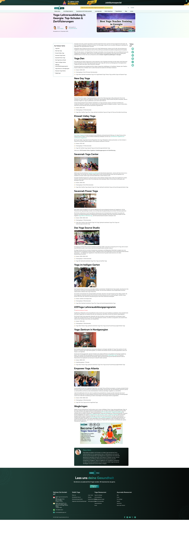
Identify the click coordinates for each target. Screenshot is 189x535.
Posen (95, 505)
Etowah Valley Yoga (59, 53)
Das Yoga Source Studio (60, 60)
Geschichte (119, 503)
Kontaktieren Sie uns (94, 486)
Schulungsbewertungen (99, 499)
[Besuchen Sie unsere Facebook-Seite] (124, 517)
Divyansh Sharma (73, 28)
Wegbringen (58, 73)
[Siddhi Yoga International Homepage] (94, 472)
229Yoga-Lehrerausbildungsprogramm (61, 65)
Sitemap (89, 497)
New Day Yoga (58, 50)
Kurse (118, 497)
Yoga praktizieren (98, 503)
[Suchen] (128, 7)
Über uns (74, 495)
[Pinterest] (133, 59)
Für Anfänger (119, 499)
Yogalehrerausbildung (93, 173)
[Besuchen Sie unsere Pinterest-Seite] (135, 517)
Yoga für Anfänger (98, 495)
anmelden (132, 7)
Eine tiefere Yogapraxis (79, 135)
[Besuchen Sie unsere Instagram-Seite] (127, 517)
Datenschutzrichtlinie (92, 499)
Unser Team (90, 495)
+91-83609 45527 (59, 509)
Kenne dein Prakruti (121, 505)
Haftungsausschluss (92, 501)
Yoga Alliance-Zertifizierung (85, 215)
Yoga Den (57, 48)
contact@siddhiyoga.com (61, 512)
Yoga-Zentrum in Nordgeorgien (62, 68)
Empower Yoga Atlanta (60, 70)
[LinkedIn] (133, 55)
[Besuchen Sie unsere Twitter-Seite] (132, 517)
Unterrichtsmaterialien (99, 501)
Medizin (118, 501)
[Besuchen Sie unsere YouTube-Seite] (130, 517)
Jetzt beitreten (107, 7)
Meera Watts (60, 28)
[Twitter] (133, 52)
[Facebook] (133, 49)
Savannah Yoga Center (60, 55)
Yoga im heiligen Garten (60, 62)
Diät (118, 495)
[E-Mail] (133, 65)
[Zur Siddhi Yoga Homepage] (59, 7)
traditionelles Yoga (112, 355)
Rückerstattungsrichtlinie (77, 499)
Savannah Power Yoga (60, 57)
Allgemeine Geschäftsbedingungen (79, 501)
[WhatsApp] (133, 62)
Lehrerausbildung (98, 497)
